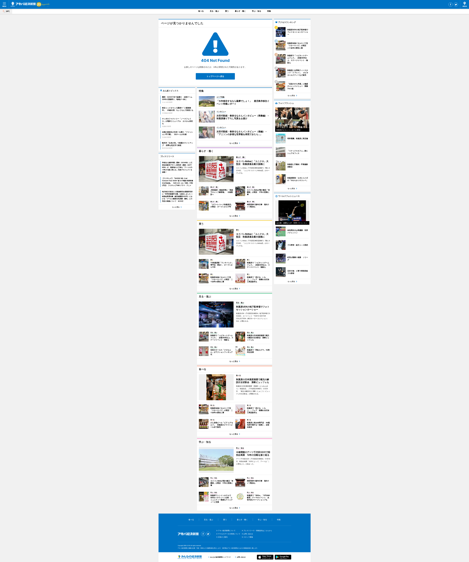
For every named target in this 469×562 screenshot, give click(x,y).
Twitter (456, 4)
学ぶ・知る (256, 11)
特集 (269, 11)
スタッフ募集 (248, 537)
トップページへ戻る (215, 76)
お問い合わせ (248, 534)
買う (227, 11)
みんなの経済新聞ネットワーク (190, 557)
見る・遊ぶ (214, 11)
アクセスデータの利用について (229, 534)
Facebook (450, 4)
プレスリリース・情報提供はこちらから (257, 530)
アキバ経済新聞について (226, 530)
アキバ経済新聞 (23, 4)
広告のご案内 (223, 537)
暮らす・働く (240, 11)
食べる (201, 11)
